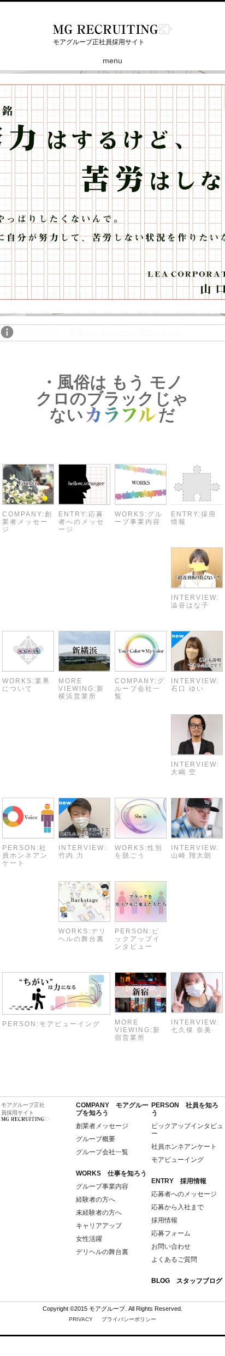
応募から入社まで (177, 1207)
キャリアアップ (99, 1226)
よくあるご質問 (174, 1259)
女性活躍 (89, 1239)
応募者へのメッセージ (184, 1194)
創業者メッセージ (102, 1126)
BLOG (186, 1281)
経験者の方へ (95, 1199)
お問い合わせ (171, 1246)
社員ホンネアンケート (184, 1146)
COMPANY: (27, 521)
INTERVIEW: (195, 601)
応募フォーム (171, 1233)
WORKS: (139, 518)
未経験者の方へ (99, 1212)
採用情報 (164, 1220)
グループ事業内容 (102, 1186)
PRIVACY (112, 1319)
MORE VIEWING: (81, 688)
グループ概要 (95, 1139)
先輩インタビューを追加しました (126, 332)
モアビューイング (177, 1160)
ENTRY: (81, 521)
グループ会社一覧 (102, 1152)
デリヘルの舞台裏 (102, 1252)
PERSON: (25, 855)
